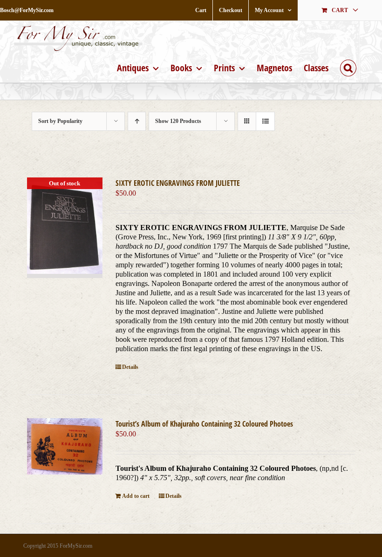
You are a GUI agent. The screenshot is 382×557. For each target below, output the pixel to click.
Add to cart (136, 496)
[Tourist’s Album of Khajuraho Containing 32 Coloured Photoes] (64, 446)
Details (130, 367)
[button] (348, 66)
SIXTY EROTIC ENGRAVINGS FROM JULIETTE (178, 183)
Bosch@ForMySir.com (27, 10)
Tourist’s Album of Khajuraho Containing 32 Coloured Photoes (204, 424)
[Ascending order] (137, 121)
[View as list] (265, 121)
